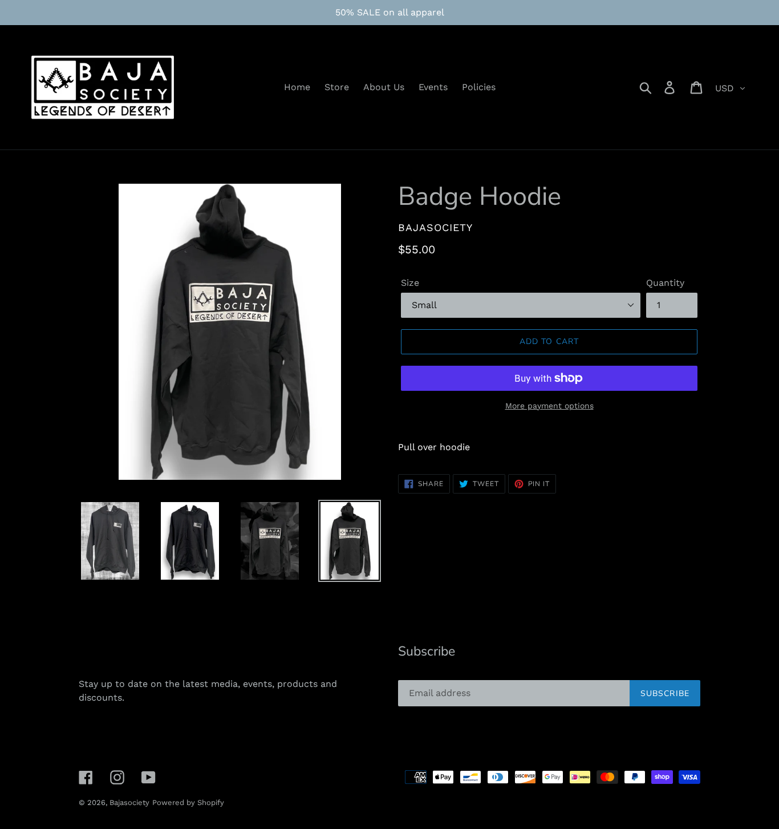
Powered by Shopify (188, 802)
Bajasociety (129, 802)
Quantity (665, 282)
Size (410, 282)
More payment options (549, 405)
